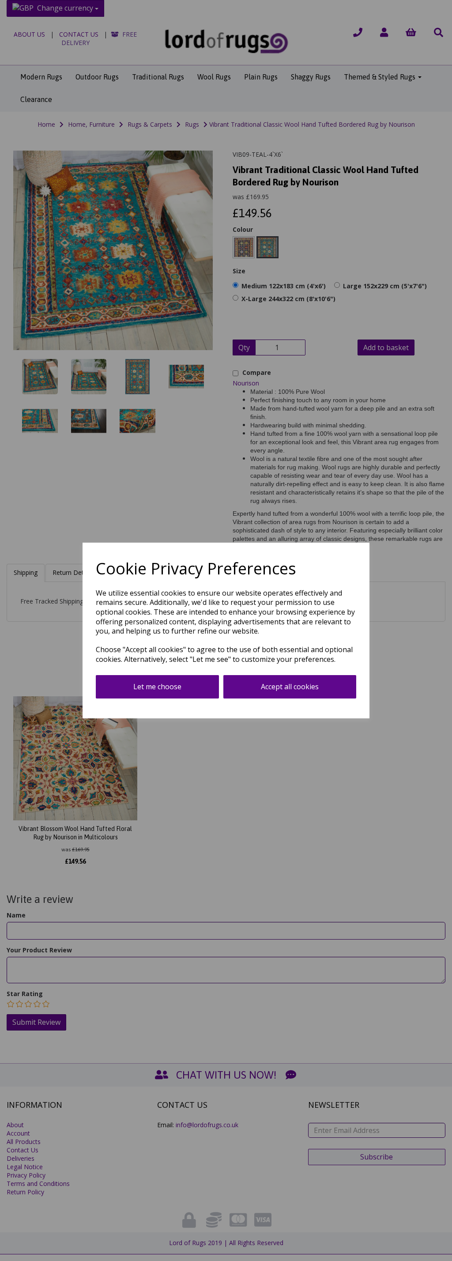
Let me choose (157, 686)
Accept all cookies (290, 686)
